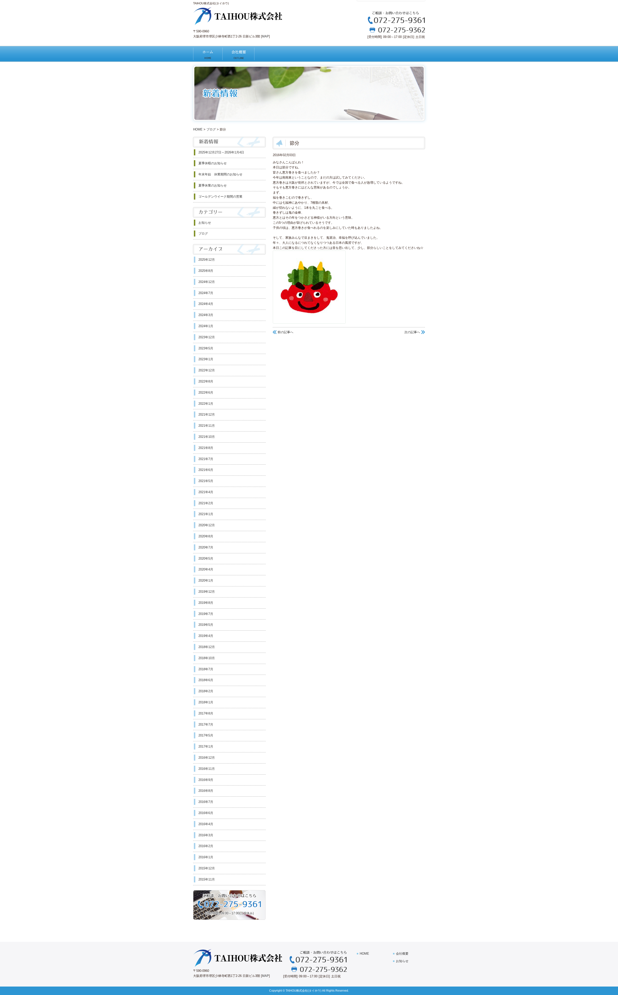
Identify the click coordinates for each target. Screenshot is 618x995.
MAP (265, 36)
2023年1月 (205, 359)
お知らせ (204, 222)
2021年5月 (205, 481)
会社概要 (242, 54)
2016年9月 (205, 780)
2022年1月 (205, 403)
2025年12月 (206, 259)
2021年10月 (206, 437)
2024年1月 (205, 326)
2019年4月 (205, 636)
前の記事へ (285, 332)
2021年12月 (206, 414)
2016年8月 (205, 791)
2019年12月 (206, 591)
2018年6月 (205, 680)
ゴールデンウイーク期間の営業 (220, 196)
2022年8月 (205, 381)
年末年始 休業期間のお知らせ (220, 174)
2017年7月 (205, 724)
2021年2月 (205, 503)
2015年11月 (206, 879)
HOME (208, 54)
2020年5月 (205, 558)
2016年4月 (205, 824)
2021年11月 (206, 425)
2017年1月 (205, 746)
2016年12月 (206, 757)
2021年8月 (205, 448)
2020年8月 (205, 536)
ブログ (211, 129)
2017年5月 (205, 735)
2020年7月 (205, 547)
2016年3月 (205, 835)
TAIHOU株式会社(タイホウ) (303, 990)
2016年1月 (205, 857)
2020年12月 (206, 525)
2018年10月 (206, 658)
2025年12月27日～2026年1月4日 (221, 152)
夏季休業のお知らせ (212, 185)
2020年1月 (205, 580)
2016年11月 (206, 769)
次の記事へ (412, 332)
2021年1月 (205, 514)
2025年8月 (205, 271)
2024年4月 (205, 304)
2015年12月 (206, 868)
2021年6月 (205, 470)
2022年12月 (206, 370)
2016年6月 (205, 813)
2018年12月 (206, 647)
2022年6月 (205, 392)
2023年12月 (206, 337)
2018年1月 (205, 702)
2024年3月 (205, 315)
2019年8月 (205, 603)
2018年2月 (205, 691)
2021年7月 (205, 459)
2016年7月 (205, 802)
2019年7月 (205, 614)
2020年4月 (205, 569)
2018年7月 (205, 669)
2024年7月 (205, 293)
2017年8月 (205, 713)
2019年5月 (205, 625)
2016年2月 (205, 846)
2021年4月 (205, 492)
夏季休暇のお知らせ (212, 163)
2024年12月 (206, 282)
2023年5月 (205, 348)
